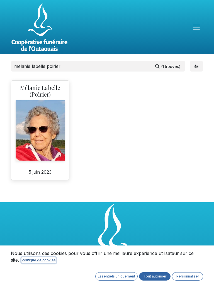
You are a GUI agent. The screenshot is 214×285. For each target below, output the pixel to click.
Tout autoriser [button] (155, 276)
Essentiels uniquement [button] (116, 276)
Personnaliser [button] (187, 276)
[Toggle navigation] (196, 27)
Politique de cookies (39, 260)
